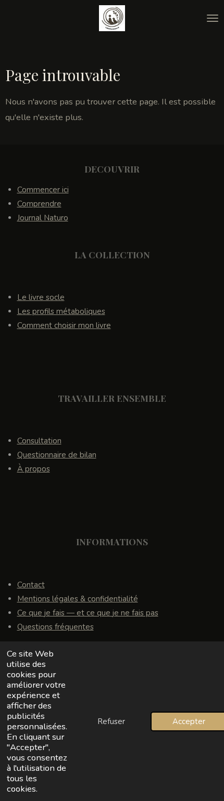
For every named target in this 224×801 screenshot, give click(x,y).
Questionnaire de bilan (56, 455)
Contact (31, 585)
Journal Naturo (42, 218)
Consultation (39, 441)
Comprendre (39, 204)
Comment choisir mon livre (64, 325)
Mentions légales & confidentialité (77, 599)
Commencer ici (43, 190)
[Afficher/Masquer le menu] (212, 18)
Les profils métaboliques (61, 311)
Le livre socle (41, 297)
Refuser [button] (111, 721)
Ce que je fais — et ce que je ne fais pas (87, 613)
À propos (33, 469)
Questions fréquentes (55, 627)
